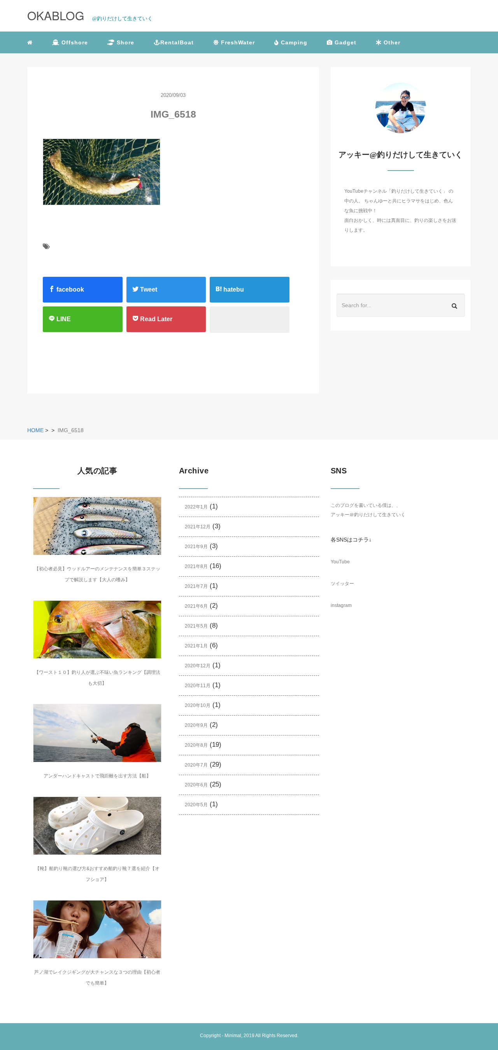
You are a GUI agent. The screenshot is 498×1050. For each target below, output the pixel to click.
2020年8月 (196, 745)
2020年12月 (197, 665)
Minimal (232, 1035)
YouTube (340, 562)
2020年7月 (196, 765)
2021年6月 (196, 606)
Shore (124, 42)
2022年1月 (196, 507)
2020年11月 (197, 685)
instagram (341, 605)
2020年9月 (196, 725)
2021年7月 (196, 586)
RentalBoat (177, 42)
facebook (69, 289)
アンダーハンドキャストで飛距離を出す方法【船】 (97, 776)
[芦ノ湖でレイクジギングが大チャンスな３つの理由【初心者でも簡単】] (97, 929)
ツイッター (342, 583)
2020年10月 (197, 705)
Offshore (74, 42)
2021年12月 (197, 526)
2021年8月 (196, 566)
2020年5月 (196, 804)
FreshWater (237, 42)
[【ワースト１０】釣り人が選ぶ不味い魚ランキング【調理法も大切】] (97, 629)
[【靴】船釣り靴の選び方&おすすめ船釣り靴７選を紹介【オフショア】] (97, 826)
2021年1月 (196, 646)
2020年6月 (196, 785)
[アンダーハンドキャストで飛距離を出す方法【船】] (97, 733)
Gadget (344, 42)
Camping (293, 42)
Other (391, 42)
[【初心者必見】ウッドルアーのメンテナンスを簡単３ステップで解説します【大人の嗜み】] (97, 526)
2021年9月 (196, 546)
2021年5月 (196, 626)
